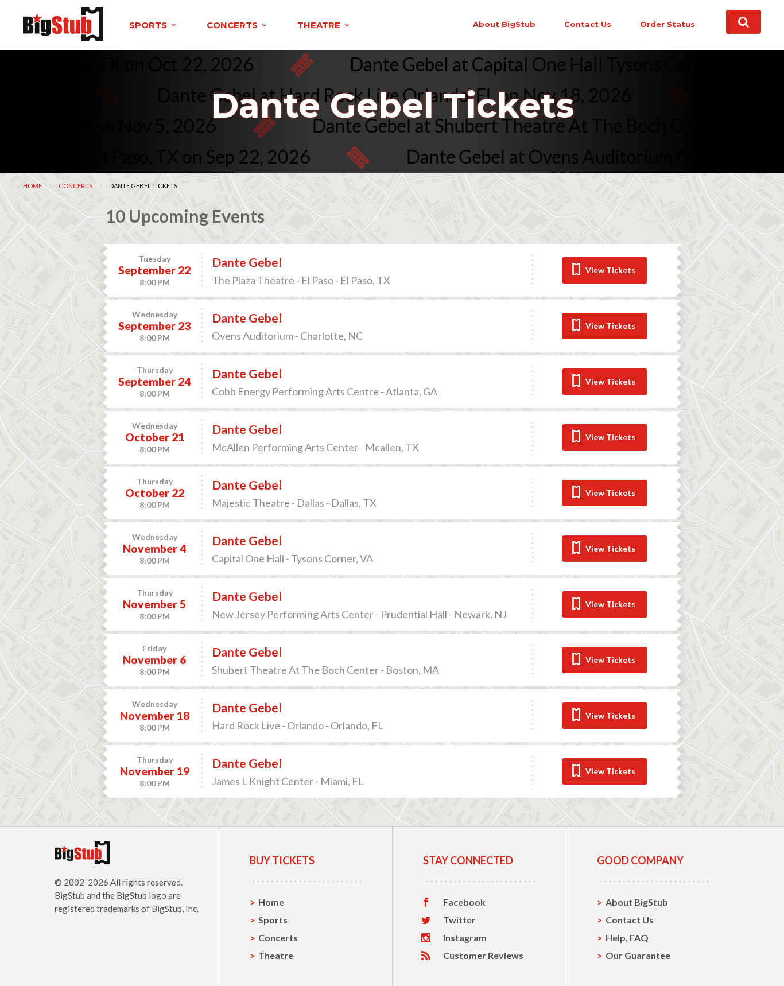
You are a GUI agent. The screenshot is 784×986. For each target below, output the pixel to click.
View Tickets (610, 270)
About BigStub (504, 24)
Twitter (459, 920)
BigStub (70, 895)
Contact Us (630, 919)
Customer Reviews (483, 955)
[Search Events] (743, 22)
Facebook (464, 902)
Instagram (465, 937)
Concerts (75, 185)
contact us (587, 24)
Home (32, 185)
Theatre (275, 955)
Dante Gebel (247, 262)
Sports (273, 919)
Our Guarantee (638, 955)
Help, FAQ (627, 937)
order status (667, 24)
